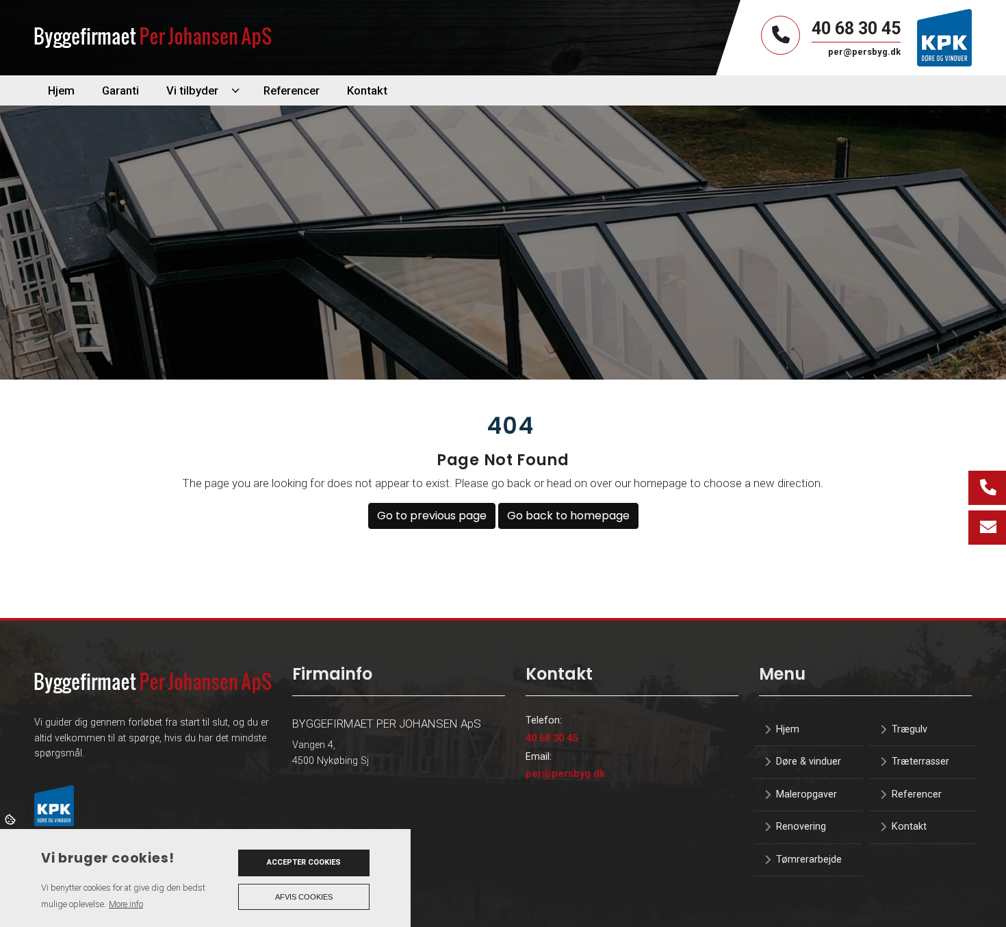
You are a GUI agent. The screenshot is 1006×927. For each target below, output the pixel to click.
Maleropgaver (806, 795)
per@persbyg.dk (565, 774)
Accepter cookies (304, 862)
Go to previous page (432, 515)
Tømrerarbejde (809, 860)
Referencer (917, 795)
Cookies (11, 818)
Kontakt (909, 827)
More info (126, 904)
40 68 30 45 (856, 28)
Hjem (787, 729)
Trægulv (909, 729)
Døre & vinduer (808, 762)
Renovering (801, 827)
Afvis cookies (304, 897)
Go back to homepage (568, 515)
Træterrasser (920, 762)
